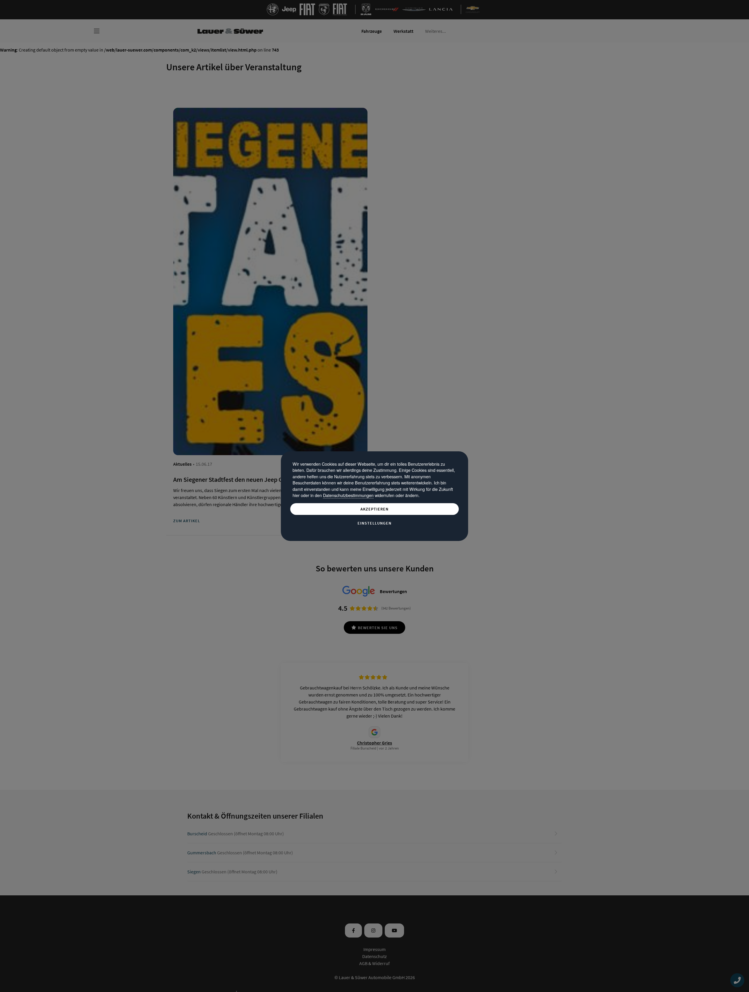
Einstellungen (374, 523)
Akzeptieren (374, 509)
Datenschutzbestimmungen (348, 495)
